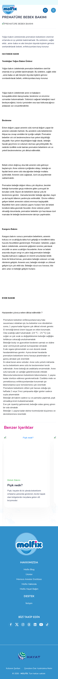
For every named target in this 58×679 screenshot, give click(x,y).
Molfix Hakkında (29, 584)
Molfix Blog (29, 569)
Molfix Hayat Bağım (29, 588)
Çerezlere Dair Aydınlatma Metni (38, 668)
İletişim (29, 603)
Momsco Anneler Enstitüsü (29, 579)
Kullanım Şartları (13, 668)
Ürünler (29, 574)
